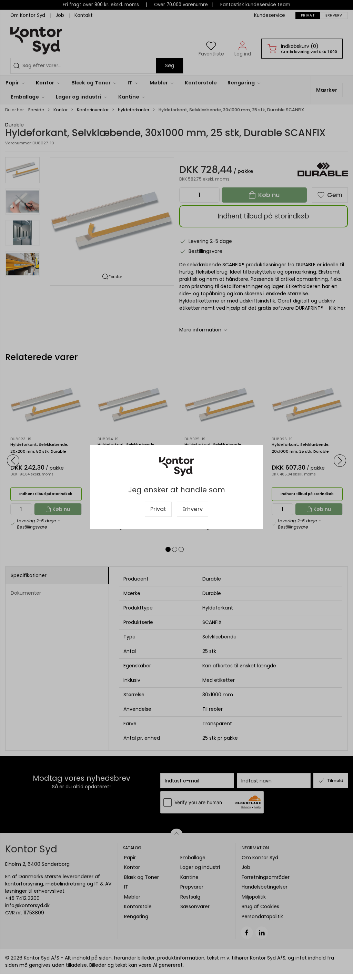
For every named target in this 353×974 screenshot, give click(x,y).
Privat (158, 509)
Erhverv (192, 509)
